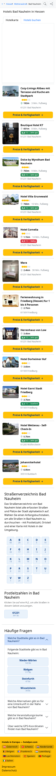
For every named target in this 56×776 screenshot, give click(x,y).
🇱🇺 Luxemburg (42, 751)
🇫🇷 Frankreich (25, 751)
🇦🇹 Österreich (10, 746)
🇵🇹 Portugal (44, 756)
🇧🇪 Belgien (8, 751)
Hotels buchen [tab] (32, 20)
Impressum (8, 766)
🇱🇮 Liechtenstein (11, 756)
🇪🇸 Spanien (29, 756)
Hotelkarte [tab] (12, 20)
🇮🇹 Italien (8, 760)
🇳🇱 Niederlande (44, 746)
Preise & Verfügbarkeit (28, 114)
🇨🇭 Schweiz (27, 746)
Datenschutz (9, 770)
